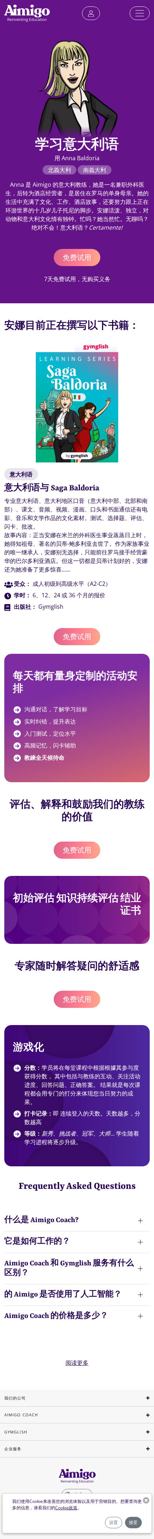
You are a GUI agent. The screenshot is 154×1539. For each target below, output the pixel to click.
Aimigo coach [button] (21, 1414)
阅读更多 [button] (77, 1363)
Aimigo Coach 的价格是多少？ (56, 1316)
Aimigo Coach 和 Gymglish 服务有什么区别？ (69, 1268)
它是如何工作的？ (37, 1242)
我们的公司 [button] (15, 1398)
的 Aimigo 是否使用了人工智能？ (63, 1295)
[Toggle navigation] (140, 13)
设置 (113, 1522)
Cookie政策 (66, 1508)
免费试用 (77, 257)
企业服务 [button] (12, 1448)
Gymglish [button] (15, 1432)
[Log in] (91, 13)
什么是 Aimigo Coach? (41, 1220)
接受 (133, 1522)
